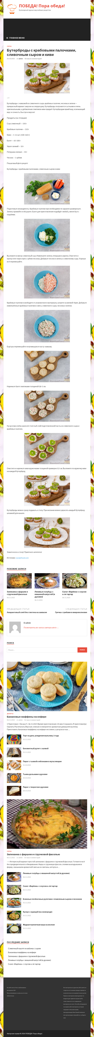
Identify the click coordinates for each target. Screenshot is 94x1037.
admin (21, 59)
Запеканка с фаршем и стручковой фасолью (17, 592)
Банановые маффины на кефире (26, 716)
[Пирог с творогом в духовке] (14, 795)
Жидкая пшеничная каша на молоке (39, 925)
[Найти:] (47, 650)
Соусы (9, 46)
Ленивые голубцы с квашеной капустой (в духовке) (45, 594)
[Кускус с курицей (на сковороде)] (14, 920)
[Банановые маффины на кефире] (47, 711)
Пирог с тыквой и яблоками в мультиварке (42, 761)
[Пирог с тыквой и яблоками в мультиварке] (14, 769)
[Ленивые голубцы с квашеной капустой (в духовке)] (47, 589)
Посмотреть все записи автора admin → (41, 627)
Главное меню (17, 38)
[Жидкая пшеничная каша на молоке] (14, 933)
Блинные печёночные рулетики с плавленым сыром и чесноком (52, 899)
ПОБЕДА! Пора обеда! (42, 6)
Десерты (10, 713)
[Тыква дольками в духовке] (14, 782)
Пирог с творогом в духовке (35, 787)
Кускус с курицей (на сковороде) (37, 912)
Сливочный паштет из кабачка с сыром (24, 948)
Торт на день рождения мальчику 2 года (41, 735)
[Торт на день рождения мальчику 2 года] (14, 744)
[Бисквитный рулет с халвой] (14, 756)
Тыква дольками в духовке (35, 774)
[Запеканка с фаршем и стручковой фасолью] (19, 589)
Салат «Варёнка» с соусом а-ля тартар (40, 886)
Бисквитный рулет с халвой (35, 748)
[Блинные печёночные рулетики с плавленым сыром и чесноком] (14, 907)
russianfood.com (22, 558)
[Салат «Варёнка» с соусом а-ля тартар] (74, 589)
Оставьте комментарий (33, 59)
